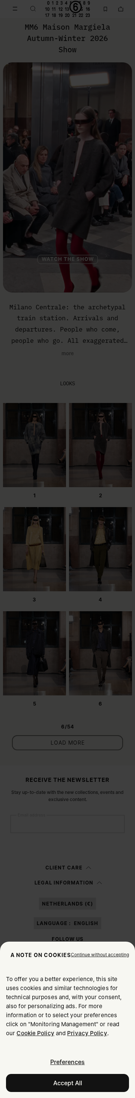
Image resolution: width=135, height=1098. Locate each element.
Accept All (67, 1083)
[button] (100, 954)
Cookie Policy (35, 1033)
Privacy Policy (87, 1033)
